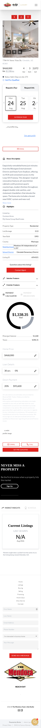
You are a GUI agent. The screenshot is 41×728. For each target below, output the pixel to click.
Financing (20, 594)
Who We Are (20, 601)
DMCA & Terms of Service (22, 725)
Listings (20, 585)
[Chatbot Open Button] (34, 721)
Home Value (20, 598)
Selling (20, 591)
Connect (20, 604)
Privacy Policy (7, 725)
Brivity (19, 722)
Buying (20, 588)
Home (20, 582)
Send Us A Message (20, 655)
